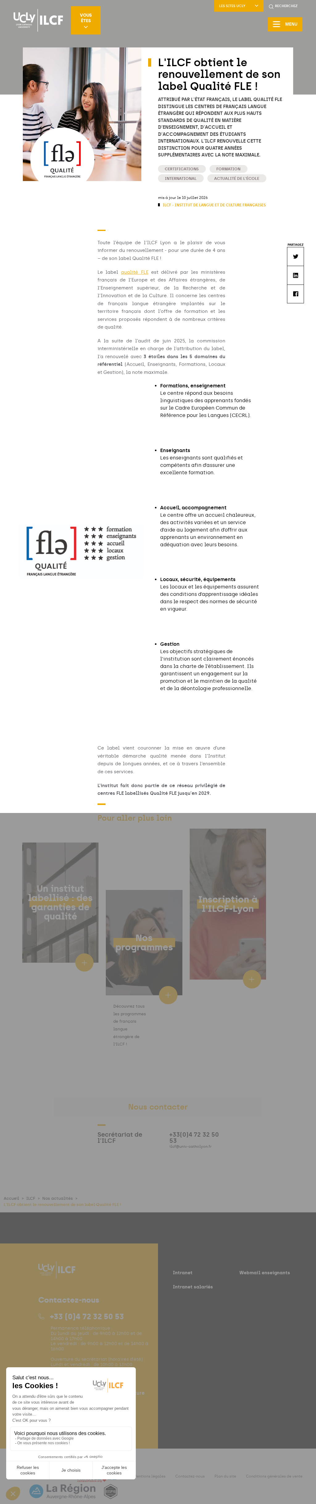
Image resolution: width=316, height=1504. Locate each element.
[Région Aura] (63, 1495)
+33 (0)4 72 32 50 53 (87, 1316)
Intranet (183, 1272)
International (181, 178)
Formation (228, 169)
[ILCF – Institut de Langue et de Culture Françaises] (38, 20)
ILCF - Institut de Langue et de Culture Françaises (214, 205)
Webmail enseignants (264, 1272)
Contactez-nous (190, 1476)
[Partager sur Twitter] (295, 256)
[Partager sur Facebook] (295, 294)
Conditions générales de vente (274, 1476)
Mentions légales (149, 1476)
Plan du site (225, 1476)
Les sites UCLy (232, 6)
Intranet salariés (193, 1286)
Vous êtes (86, 17)
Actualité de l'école (236, 178)
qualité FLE (134, 272)
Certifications (182, 169)
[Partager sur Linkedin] (295, 275)
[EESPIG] (110, 1495)
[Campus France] (97, 1480)
